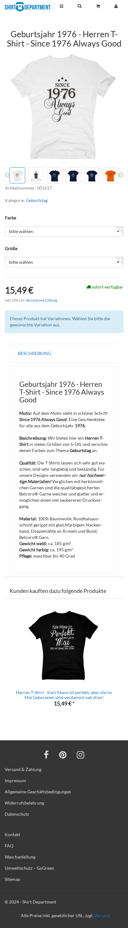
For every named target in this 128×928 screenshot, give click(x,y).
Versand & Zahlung (23, 769)
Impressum (15, 780)
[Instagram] (80, 754)
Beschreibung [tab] (34, 353)
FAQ (9, 845)
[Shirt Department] (28, 7)
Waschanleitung (20, 856)
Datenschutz (17, 814)
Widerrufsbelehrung (24, 802)
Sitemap (12, 879)
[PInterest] (62, 754)
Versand (102, 915)
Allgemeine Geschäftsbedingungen (38, 791)
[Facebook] (46, 754)
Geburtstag (37, 200)
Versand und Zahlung (41, 300)
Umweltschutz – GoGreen (29, 868)
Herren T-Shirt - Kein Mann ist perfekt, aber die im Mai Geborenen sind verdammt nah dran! (64, 695)
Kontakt (12, 834)
